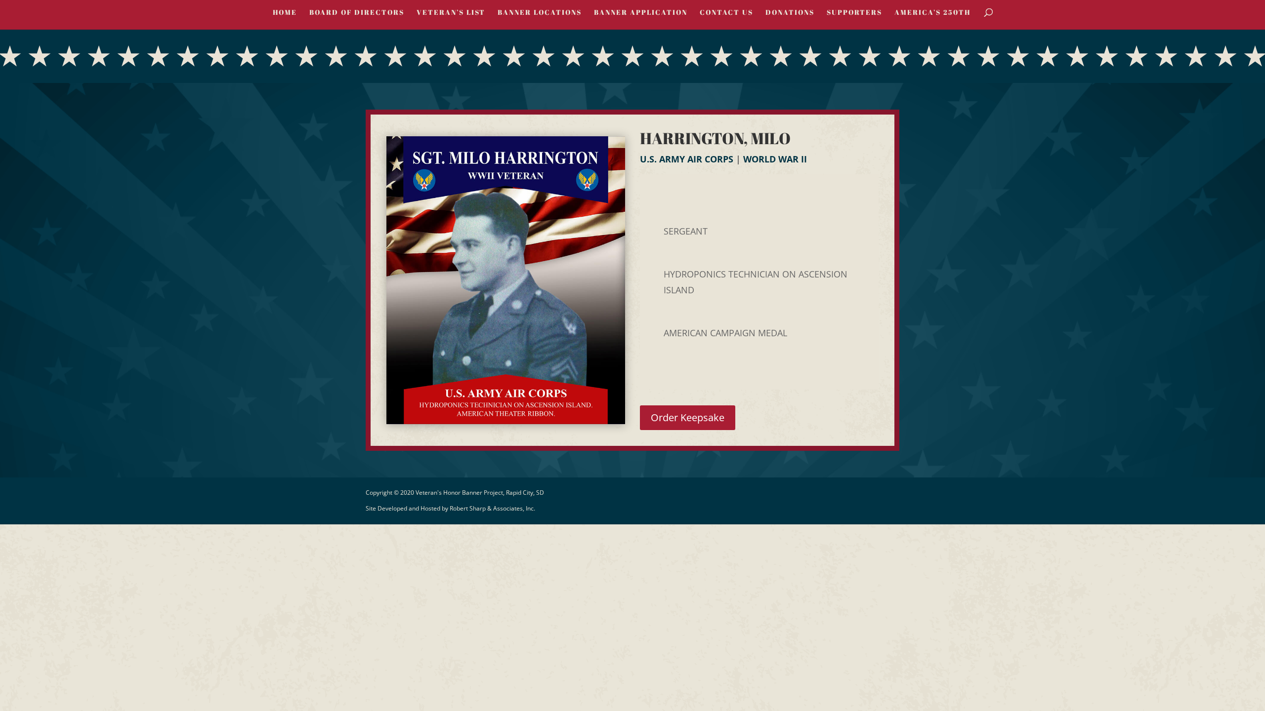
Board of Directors (356, 13)
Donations (789, 13)
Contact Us (726, 13)
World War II (775, 159)
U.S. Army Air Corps (686, 159)
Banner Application (640, 13)
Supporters (854, 13)
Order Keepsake (687, 417)
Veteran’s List (451, 13)
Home (285, 13)
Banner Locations (540, 13)
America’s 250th (932, 13)
